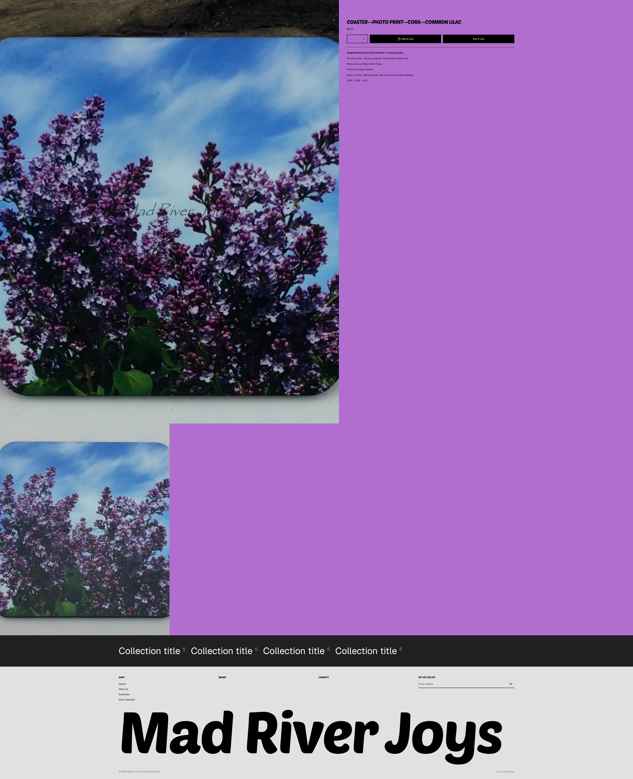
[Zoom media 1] (169, 212)
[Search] (497, 5)
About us (123, 689)
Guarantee (124, 694)
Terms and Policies (505, 771)
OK (510, 683)
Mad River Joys (133, 771)
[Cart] (512, 5)
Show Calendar (127, 699)
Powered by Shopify (150, 771)
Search (122, 683)
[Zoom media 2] (84, 529)
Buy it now (478, 38)
